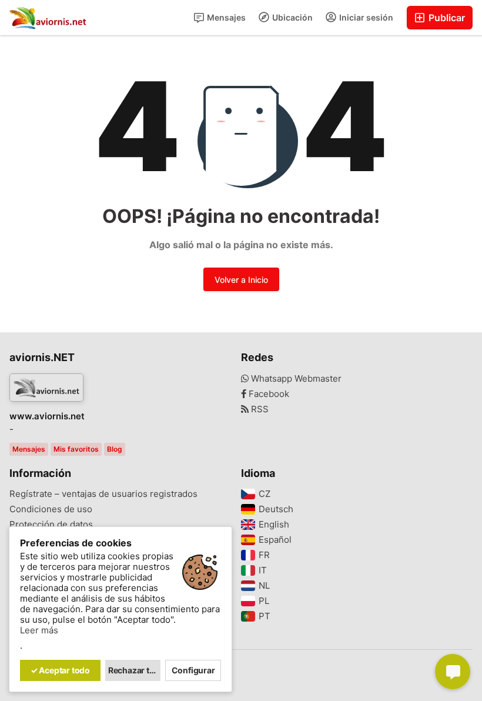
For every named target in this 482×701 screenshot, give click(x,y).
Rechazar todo (134, 670)
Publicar (445, 18)
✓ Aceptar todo (60, 670)
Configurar (193, 670)
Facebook (267, 394)
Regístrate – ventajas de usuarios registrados (103, 494)
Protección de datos (51, 524)
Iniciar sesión (365, 17)
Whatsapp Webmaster (295, 378)
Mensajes (225, 17)
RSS (259, 409)
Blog (114, 449)
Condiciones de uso (50, 509)
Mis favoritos (76, 449)
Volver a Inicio (241, 280)
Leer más (39, 630)
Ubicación (291, 17)
